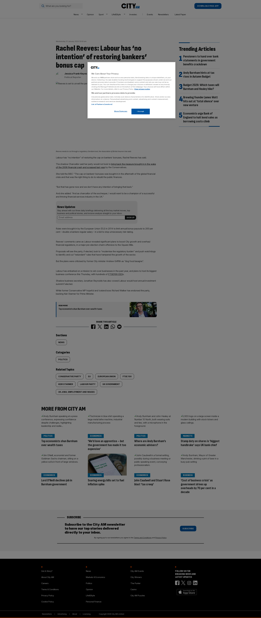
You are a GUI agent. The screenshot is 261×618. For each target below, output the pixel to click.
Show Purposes (120, 111)
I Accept (140, 111)
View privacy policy (142, 89)
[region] (131, 90)
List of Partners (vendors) (101, 104)
